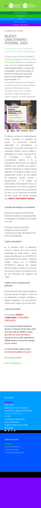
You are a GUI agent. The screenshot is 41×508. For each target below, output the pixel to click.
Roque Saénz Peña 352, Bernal (16, 408)
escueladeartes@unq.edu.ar (15, 419)
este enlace (11, 343)
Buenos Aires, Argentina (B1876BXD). (18, 411)
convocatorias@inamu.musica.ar (18, 352)
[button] (20, 13)
